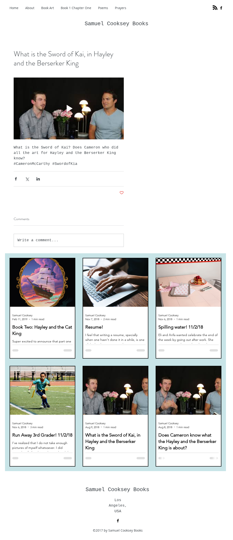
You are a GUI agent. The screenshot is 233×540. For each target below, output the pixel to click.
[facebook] (221, 8)
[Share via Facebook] (16, 179)
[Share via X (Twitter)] (27, 179)
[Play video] (69, 108)
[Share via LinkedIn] (38, 179)
